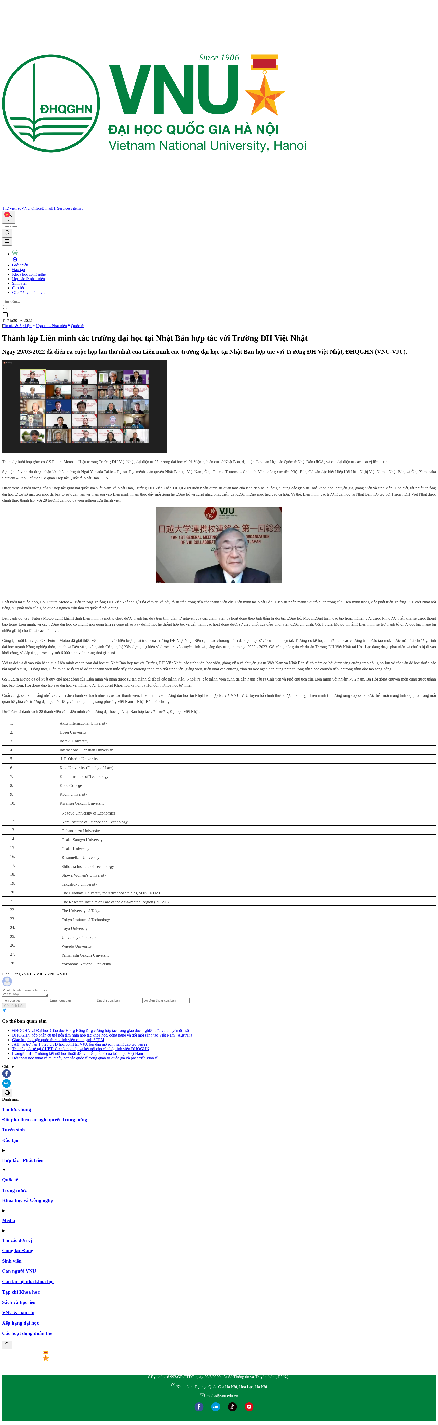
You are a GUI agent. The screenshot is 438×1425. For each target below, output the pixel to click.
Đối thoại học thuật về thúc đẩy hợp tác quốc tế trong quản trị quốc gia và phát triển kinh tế (85, 1058)
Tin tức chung (16, 1109)
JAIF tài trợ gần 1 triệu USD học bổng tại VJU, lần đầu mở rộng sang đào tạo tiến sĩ (79, 1044)
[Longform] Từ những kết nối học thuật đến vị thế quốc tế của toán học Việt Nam (77, 1053)
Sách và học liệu (19, 1302)
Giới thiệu (20, 265)
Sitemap (76, 208)
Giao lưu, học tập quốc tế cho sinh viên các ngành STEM (58, 1040)
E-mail (47, 208)
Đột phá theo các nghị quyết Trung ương (44, 1119)
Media (8, 1220)
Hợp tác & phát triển (28, 279)
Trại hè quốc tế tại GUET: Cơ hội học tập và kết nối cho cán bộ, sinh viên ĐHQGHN (80, 1049)
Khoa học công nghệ (29, 274)
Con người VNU (19, 1271)
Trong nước (14, 1190)
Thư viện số (11, 208)
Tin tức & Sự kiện (17, 326)
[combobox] (8, 217)
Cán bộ (18, 288)
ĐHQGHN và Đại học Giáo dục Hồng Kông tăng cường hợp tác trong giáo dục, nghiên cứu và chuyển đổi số (100, 1030)
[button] (219, 1074)
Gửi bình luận (14, 1006)
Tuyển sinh (13, 1129)
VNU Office (31, 208)
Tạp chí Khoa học (21, 1292)
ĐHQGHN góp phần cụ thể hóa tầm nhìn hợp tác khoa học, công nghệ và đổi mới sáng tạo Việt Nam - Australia (102, 1035)
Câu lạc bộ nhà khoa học (28, 1281)
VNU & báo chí (18, 1312)
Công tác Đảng (17, 1250)
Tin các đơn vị (17, 1240)
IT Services (61, 208)
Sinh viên (19, 283)
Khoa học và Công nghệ (27, 1200)
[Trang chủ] (154, 203)
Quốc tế (77, 326)
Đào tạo (18, 269)
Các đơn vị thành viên (29, 292)
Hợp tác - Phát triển (51, 326)
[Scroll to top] (7, 1345)
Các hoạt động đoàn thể (27, 1333)
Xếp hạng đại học (20, 1323)
